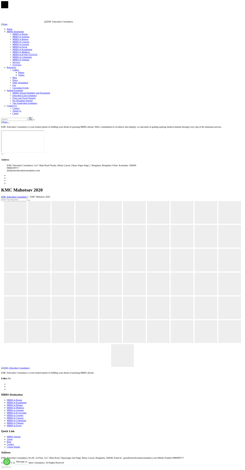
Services (16, 62)
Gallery (15, 70)
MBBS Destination (15, 31)
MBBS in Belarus (20, 39)
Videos (21, 75)
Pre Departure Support (22, 100)
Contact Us (12, 106)
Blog (14, 77)
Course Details (13, 447)
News (15, 80)
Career (15, 113)
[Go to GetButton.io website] (6, 467)
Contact (15, 108)
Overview (16, 65)
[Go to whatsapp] (6, 461)
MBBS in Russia (20, 34)
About (9, 439)
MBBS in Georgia (20, 44)
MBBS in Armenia (20, 37)
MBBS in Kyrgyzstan (16, 413)
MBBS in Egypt (19, 47)
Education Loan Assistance (24, 95)
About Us (16, 111)
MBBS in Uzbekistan (22, 57)
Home (9, 29)
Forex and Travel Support (23, 98)
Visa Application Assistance (24, 103)
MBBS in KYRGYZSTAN (24, 54)
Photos (21, 72)
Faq (14, 85)
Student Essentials (15, 90)
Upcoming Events (20, 88)
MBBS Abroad (13, 436)
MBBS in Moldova (21, 52)
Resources (11, 67)
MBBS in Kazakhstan (22, 49)
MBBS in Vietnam (20, 60)
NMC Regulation (20, 83)
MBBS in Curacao (20, 42)
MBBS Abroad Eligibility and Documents (31, 93)
